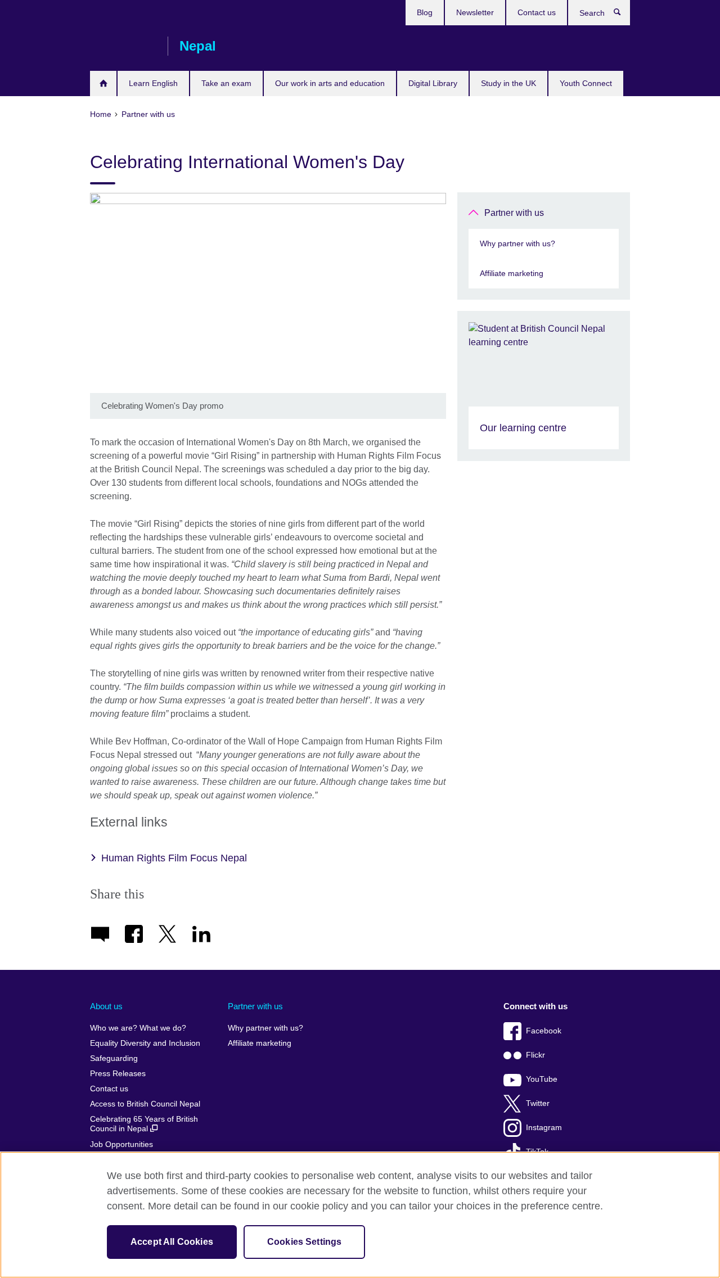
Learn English (153, 83)
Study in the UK (508, 83)
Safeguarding (114, 1058)
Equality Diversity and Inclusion (145, 1043)
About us (106, 1006)
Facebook (543, 1031)
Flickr (535, 1055)
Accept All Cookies (171, 1242)
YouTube (541, 1079)
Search (623, 14)
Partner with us (514, 213)
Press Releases (118, 1073)
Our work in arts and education (330, 83)
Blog (425, 12)
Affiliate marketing (511, 273)
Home (103, 83)
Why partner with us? (517, 243)
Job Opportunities (121, 1144)
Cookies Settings (304, 1242)
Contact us (537, 12)
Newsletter (475, 12)
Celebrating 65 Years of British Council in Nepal (144, 1124)
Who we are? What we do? (138, 1028)
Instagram (544, 1127)
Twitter (538, 1103)
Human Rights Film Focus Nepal (174, 858)
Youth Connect (586, 83)
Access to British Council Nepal (145, 1104)
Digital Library (432, 83)
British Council (123, 46)
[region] (360, 1214)
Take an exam (226, 83)
